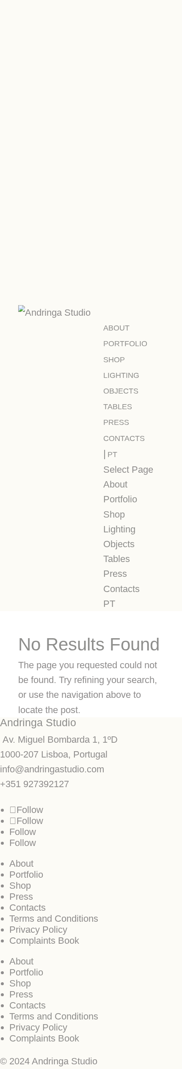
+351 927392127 (34, 784)
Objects (120, 391)
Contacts (124, 438)
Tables (117, 406)
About (116, 328)
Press (116, 422)
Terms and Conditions (53, 918)
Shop (114, 359)
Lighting (121, 375)
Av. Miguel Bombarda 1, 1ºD (59, 739)
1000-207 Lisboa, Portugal (54, 754)
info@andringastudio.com (52, 769)
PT (112, 454)
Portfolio (125, 343)
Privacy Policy (38, 929)
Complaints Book (44, 940)
